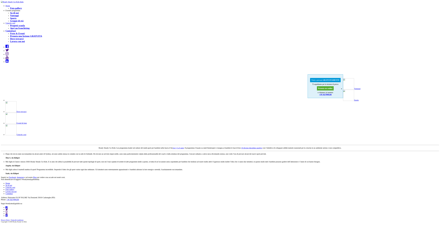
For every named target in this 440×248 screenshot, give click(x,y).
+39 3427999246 (325, 95)
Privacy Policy (5, 220)
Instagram (20, 177)
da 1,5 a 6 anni (178, 148)
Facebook (12, 177)
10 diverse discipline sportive (251, 148)
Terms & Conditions (17, 220)
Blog (35, 177)
